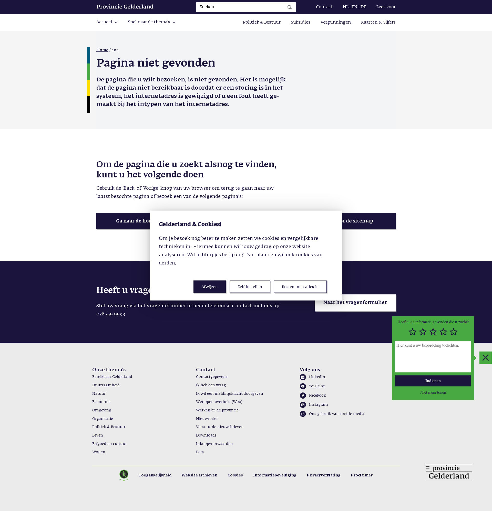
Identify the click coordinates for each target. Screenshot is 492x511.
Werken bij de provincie (217, 410)
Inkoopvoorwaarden (214, 444)
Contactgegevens (212, 377)
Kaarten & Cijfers (378, 22)
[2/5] (423, 331)
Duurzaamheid (106, 385)
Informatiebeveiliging (274, 475)
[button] (107, 22)
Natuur (99, 394)
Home (102, 50)
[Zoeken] (289, 7)
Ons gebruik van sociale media (336, 414)
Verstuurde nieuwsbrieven (220, 427)
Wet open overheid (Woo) (219, 402)
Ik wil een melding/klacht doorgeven (229, 394)
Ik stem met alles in (300, 287)
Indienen (433, 381)
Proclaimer (362, 475)
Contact (324, 7)
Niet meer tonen (433, 392)
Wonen (98, 452)
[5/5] (453, 331)
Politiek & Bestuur (262, 22)
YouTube (317, 386)
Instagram (318, 405)
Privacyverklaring (324, 475)
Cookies (235, 475)
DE (363, 7)
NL (345, 7)
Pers (200, 452)
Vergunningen (336, 22)
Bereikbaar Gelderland (112, 377)
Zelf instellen (250, 287)
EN (354, 7)
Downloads (206, 435)
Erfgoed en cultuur (109, 444)
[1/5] (412, 331)
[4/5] (443, 331)
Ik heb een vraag (211, 385)
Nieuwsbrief (207, 419)
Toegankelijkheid (155, 475)
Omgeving (101, 410)
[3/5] (433, 331)
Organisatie (102, 419)
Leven (97, 435)
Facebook (317, 395)
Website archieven (199, 475)
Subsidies (300, 22)
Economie (101, 402)
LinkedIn (317, 377)
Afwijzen (209, 287)
